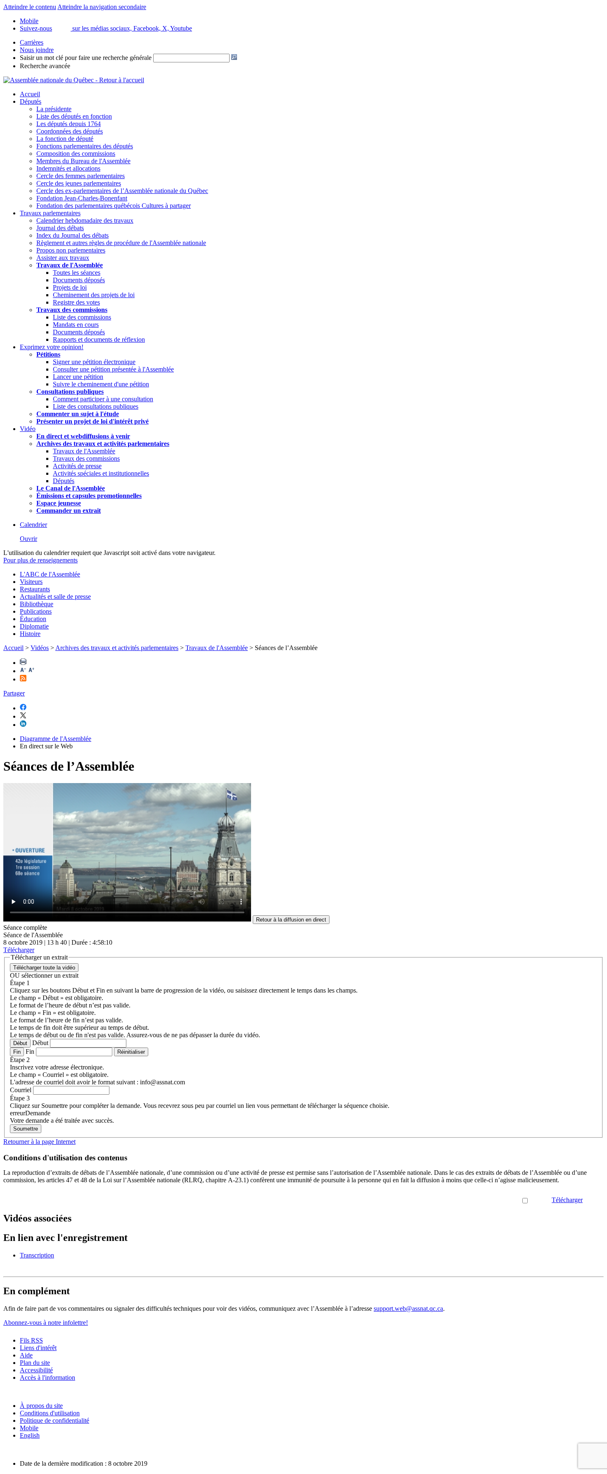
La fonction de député (64, 138)
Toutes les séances (76, 272)
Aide (26, 1355)
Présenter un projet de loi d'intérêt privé (92, 421)
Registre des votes (76, 302)
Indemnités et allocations (68, 168)
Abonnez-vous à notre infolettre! (45, 1322)
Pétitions (48, 354)
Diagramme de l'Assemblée (55, 738)
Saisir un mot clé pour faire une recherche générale (86, 57)
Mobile (29, 1427)
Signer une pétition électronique (94, 361)
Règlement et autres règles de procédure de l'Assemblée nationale (121, 242)
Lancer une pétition (78, 376)
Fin (17, 1052)
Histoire (30, 633)
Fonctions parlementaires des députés (84, 146)
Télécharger (567, 1199)
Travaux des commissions (71, 309)
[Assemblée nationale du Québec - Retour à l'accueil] (73, 79)
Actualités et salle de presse (55, 596)
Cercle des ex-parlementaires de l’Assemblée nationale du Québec (122, 190)
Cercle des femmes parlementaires (80, 175)
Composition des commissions (75, 153)
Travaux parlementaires (50, 213)
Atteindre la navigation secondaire (101, 6)
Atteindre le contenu (29, 6)
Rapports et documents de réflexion (99, 339)
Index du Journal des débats (72, 235)
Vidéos (40, 647)
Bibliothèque (36, 603)
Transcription (37, 1255)
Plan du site (35, 1362)
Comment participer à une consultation (103, 398)
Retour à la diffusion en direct (291, 920)
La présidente (53, 108)
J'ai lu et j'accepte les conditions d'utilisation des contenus (446, 1199)
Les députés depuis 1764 (68, 123)
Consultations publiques (70, 391)
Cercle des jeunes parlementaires (78, 183)
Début (20, 1043)
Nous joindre (37, 49)
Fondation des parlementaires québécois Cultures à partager (113, 205)
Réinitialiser (131, 1052)
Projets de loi (70, 287)
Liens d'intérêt (38, 1347)
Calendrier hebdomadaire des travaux (84, 220)
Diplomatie (34, 626)
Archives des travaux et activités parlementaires (116, 647)
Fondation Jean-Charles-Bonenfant (81, 198)
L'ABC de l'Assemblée (50, 574)
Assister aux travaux (62, 257)
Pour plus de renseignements (40, 560)
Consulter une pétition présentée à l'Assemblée (113, 369)
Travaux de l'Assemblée (69, 265)
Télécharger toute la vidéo (44, 967)
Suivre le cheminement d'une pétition (101, 384)
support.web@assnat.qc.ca (408, 1308)
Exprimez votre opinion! (51, 346)
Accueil (30, 94)
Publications (36, 611)
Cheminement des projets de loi (94, 294)
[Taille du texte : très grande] (31, 670)
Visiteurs (31, 581)
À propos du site (41, 1405)
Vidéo (28, 428)
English (30, 1435)
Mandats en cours (76, 324)
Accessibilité (36, 1370)
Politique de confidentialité (54, 1420)
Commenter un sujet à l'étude (77, 413)
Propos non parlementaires (70, 250)
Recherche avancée (45, 65)
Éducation (33, 618)
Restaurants (35, 589)
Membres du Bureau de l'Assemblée (83, 160)
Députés (30, 101)
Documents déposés (79, 279)
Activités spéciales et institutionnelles (101, 473)
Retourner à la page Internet (39, 1141)
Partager (14, 693)
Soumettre (25, 1129)
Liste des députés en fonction (74, 116)
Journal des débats (60, 227)
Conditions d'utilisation (50, 1413)
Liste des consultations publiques (95, 406)
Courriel (20, 1089)
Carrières (31, 42)
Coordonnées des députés (69, 131)
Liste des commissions (82, 317)
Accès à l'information (47, 1377)
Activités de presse (77, 465)
